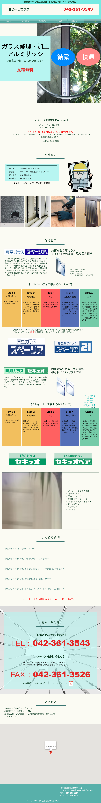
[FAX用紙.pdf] (70, 683)
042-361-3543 (61, 643)
